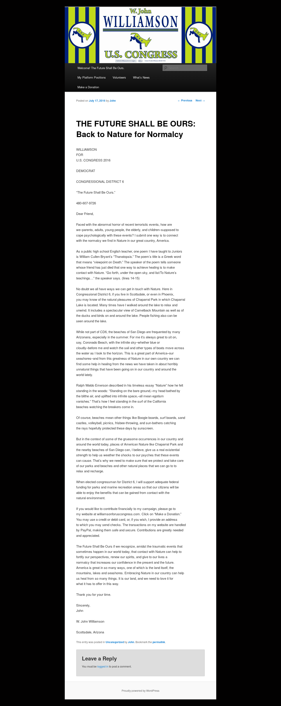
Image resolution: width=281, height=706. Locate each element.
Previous (185, 100)
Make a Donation (88, 87)
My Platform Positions (91, 77)
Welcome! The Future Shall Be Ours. (100, 68)
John (113, 101)
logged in (102, 666)
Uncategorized (115, 642)
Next (200, 100)
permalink (159, 642)
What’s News (141, 77)
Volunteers (119, 77)
